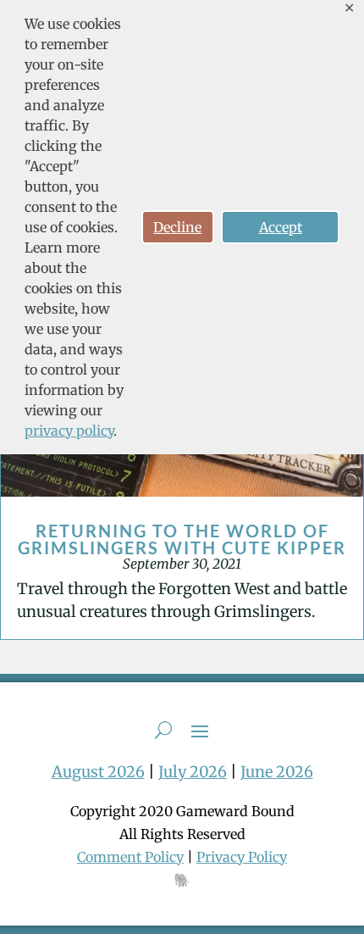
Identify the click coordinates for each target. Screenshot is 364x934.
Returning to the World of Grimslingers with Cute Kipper (182, 539)
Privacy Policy (241, 856)
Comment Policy (130, 856)
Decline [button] (177, 227)
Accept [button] (280, 227)
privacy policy (69, 430)
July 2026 (192, 771)
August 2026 (98, 771)
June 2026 (276, 771)
